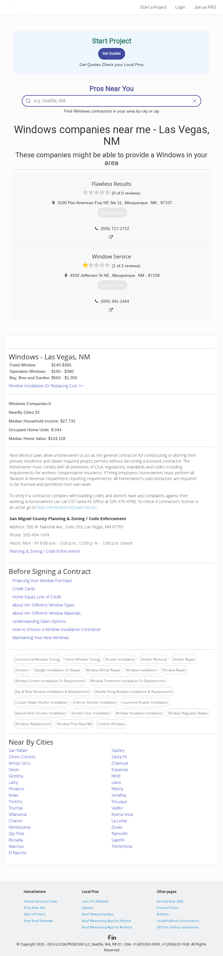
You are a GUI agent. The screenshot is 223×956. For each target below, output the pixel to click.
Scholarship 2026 (170, 901)
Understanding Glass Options (39, 621)
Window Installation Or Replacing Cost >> (46, 385)
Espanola (120, 769)
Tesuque (119, 801)
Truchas (16, 808)
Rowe (14, 795)
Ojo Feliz (16, 833)
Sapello (118, 840)
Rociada (16, 840)
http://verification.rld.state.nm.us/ (67, 507)
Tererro (15, 801)
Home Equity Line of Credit (36, 597)
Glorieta (16, 776)
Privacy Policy (167, 908)
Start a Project (153, 7)
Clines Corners (22, 756)
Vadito (117, 808)
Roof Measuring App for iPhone (106, 921)
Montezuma (19, 827)
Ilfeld (116, 776)
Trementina (122, 846)
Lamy (13, 782)
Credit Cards (23, 588)
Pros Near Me (34, 908)
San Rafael (18, 750)
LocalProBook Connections (178, 921)
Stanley (118, 750)
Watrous (16, 846)
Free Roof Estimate (38, 921)
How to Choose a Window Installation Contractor (56, 629)
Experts (87, 908)
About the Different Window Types (43, 605)
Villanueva (17, 814)
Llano (116, 782)
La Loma (119, 820)
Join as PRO (205, 7)
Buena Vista (122, 814)
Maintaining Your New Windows (40, 637)
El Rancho (17, 852)
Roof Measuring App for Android (107, 927)
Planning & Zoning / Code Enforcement (45, 551)
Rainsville (120, 833)
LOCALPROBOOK (39, 7)
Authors (163, 914)
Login (180, 7)
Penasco (16, 788)
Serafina (119, 795)
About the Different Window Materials (46, 613)
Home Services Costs (40, 901)
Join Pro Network (95, 901)
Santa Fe (119, 756)
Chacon (15, 820)
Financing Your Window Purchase (42, 580)
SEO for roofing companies (178, 927)
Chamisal (120, 763)
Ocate (117, 827)
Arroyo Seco (19, 763)
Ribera (117, 788)
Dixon (14, 769)
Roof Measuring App (98, 914)
